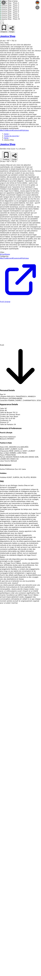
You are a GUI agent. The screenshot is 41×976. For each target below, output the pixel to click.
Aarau (6, 138)
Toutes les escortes (11, 136)
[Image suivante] (3, 21)
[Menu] (4, 2)
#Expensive (16, 130)
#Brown (9, 130)
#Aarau (7, 254)
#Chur (2, 254)
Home (6, 134)
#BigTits (3, 130)
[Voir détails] (1, 159)
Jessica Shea (7, 36)
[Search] (37, 7)
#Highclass (24, 130)
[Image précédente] (1, 21)
